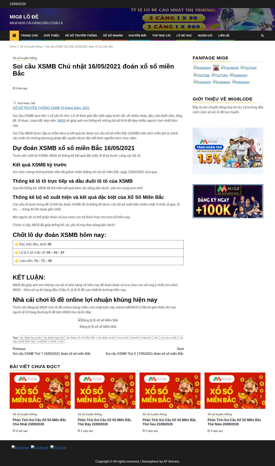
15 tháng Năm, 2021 (75, 108)
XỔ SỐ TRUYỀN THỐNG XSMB (36, 108)
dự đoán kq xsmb (30, 337)
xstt (61, 341)
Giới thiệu (51, 35)
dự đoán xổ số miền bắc (81, 337)
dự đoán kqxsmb (54, 337)
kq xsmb (123, 337)
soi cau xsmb (169, 337)
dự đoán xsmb (106, 337)
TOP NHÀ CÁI (161, 35)
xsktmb (42, 341)
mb (156, 337)
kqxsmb (146, 337)
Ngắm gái (205, 35)
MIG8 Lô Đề (24, 17)
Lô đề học (184, 35)
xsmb (53, 341)
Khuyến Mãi (137, 35)
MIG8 (61, 120)
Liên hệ (223, 35)
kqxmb (135, 337)
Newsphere (150, 461)
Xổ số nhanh (113, 35)
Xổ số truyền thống (81, 35)
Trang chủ (29, 35)
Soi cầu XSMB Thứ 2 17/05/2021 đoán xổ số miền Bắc (144, 351)
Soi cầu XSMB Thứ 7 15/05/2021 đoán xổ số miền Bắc (52, 351)
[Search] (262, 35)
